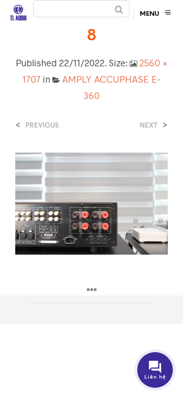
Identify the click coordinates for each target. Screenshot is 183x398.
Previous (42, 125)
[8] (91, 202)
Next (149, 125)
